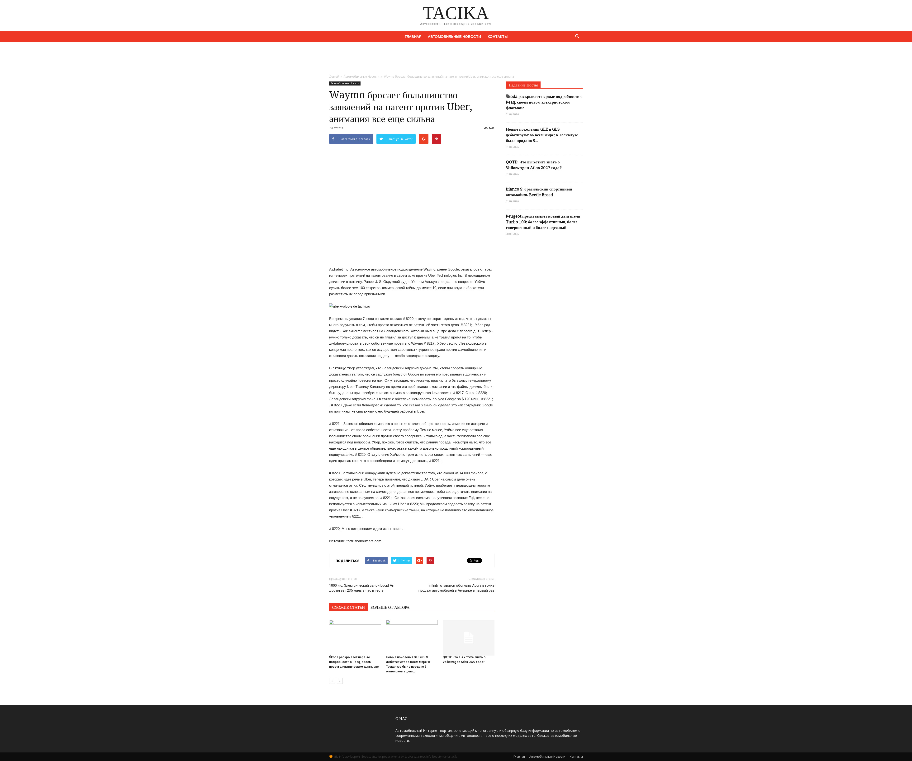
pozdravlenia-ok (393, 757)
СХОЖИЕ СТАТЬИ (348, 607)
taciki (454, 757)
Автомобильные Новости (454, 36)
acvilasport (352, 757)
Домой (334, 77)
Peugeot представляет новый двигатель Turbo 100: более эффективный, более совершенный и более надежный (543, 222)
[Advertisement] (456, 58)
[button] (577, 36)
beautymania (441, 757)
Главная (413, 36)
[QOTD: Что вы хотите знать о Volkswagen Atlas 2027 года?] (468, 635)
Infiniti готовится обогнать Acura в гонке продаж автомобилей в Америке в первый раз (456, 588)
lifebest (366, 757)
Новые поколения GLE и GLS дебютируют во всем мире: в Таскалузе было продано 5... (542, 135)
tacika (409, 757)
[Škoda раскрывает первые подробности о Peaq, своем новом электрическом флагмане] (355, 635)
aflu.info (338, 757)
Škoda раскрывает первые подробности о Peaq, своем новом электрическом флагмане (354, 661)
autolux (376, 757)
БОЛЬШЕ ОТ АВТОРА (389, 607)
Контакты (498, 36)
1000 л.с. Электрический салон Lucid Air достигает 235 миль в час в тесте (361, 588)
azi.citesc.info (422, 757)
